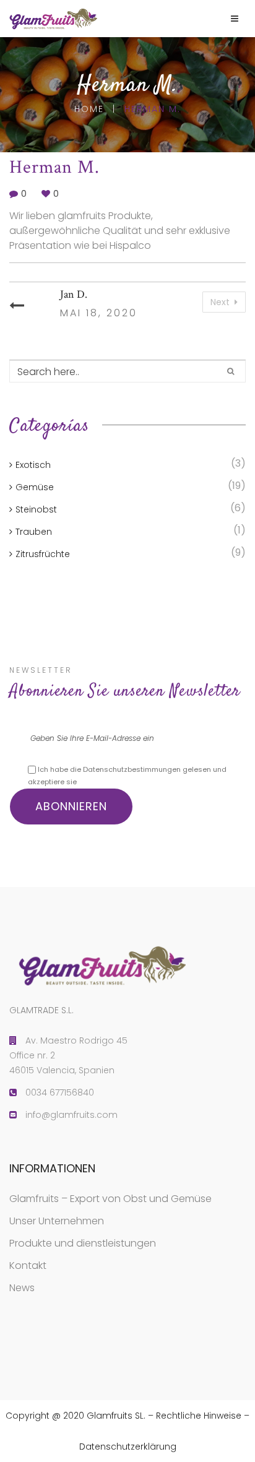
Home (89, 109)
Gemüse (34, 487)
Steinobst (36, 509)
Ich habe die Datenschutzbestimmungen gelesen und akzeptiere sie (127, 775)
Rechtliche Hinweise (198, 1415)
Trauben (33, 532)
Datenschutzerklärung (127, 1446)
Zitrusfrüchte (42, 554)
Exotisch (33, 465)
